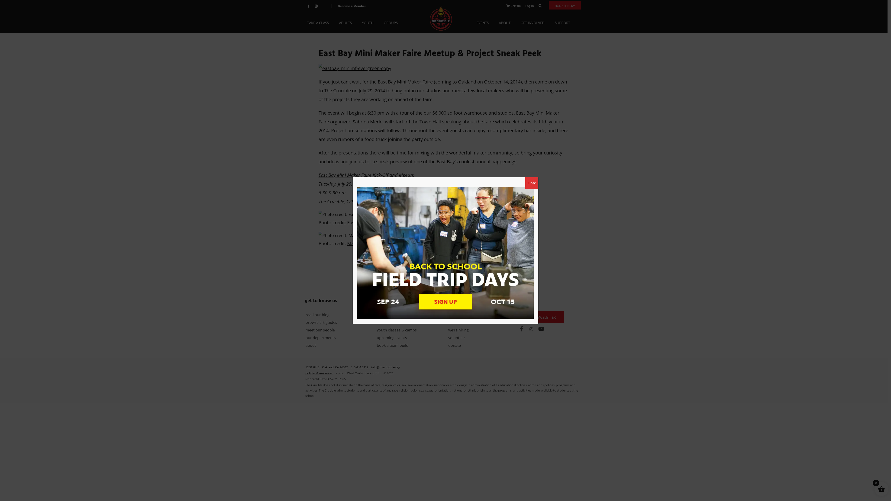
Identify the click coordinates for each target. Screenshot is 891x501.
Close (532, 183)
